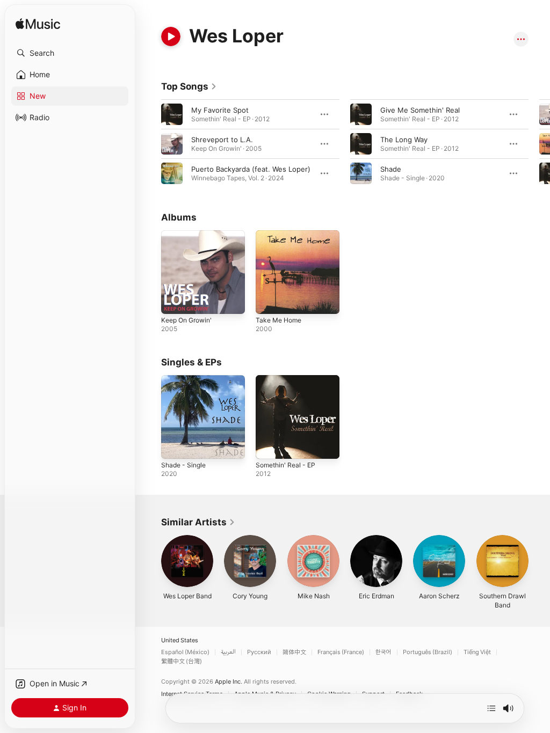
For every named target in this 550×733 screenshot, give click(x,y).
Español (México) (185, 652)
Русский (259, 652)
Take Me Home (278, 320)
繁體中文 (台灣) (181, 661)
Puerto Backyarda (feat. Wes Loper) (250, 169)
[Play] (170, 36)
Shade (390, 169)
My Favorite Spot (220, 110)
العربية (228, 652)
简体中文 (294, 652)
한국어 (383, 652)
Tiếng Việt (477, 652)
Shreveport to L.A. (222, 139)
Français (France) (340, 652)
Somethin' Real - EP (285, 465)
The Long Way (404, 139)
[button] (70, 53)
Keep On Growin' (186, 320)
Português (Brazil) (427, 652)
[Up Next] (491, 708)
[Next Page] (539, 144)
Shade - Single (183, 465)
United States (179, 640)
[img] (38, 24)
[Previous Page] (150, 144)
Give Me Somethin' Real (420, 110)
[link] (189, 86)
